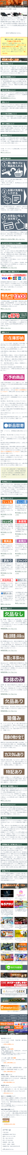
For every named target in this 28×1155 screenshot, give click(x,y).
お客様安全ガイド (14, 1015)
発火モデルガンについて (9, 804)
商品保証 (5, 1020)
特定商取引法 (14, 1018)
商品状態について (7, 608)
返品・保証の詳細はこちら (9, 1082)
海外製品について (7, 818)
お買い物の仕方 (6, 158)
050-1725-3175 (14, 41)
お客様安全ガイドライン (9, 98)
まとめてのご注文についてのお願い (12, 243)
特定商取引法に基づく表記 (9, 1124)
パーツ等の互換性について (9, 114)
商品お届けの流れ (23, 1018)
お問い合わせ (23, 1020)
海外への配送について (8, 124)
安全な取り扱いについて (9, 90)
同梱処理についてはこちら (9, 267)
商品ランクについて (7, 498)
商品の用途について (7, 63)
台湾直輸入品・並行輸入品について (12, 844)
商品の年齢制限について (9, 77)
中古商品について (7, 482)
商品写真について (7, 135)
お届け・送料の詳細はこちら (10, 1062)
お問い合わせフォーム (8, 1093)
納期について (5, 332)
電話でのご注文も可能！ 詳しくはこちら (13, 239)
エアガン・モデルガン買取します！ (21, 1030)
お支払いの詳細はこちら (9, 1044)
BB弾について (6, 871)
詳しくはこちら (6, 289)
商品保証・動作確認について (10, 786)
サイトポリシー (6, 152)
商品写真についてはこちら (9, 628)
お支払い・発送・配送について (10, 271)
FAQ (5, 1018)
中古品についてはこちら (6, 515)
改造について (5, 102)
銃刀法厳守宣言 (23, 1015)
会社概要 (14, 1020)
